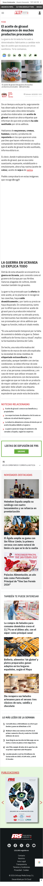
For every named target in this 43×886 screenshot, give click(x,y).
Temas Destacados (9, 2)
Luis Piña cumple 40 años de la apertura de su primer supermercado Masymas (20, 748)
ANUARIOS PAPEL (7, 7)
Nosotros (21, 858)
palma (30, 169)
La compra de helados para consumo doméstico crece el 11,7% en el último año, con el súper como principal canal (20, 627)
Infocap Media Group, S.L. (24, 875)
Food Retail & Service (10, 95)
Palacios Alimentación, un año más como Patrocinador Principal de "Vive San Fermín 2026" (20, 579)
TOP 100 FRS (34, 2)
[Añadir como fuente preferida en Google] (39, 863)
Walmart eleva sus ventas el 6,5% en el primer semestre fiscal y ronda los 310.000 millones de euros (20, 733)
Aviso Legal (21, 861)
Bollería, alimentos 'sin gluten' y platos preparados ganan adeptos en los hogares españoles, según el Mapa (21, 664)
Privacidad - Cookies (21, 870)
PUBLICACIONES (10, 772)
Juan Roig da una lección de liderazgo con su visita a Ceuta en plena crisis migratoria (21, 741)
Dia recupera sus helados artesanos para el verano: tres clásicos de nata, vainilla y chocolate (20, 701)
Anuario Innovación (22, 2)
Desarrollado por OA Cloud (21, 879)
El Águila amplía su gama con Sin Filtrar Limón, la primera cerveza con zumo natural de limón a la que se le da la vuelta (21, 543)
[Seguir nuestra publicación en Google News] (4, 55)
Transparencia (21, 864)
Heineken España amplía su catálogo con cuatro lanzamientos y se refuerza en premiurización (20, 506)
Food (3, 22)
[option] (21, 799)
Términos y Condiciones (21, 867)
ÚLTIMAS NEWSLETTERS (25, 7)
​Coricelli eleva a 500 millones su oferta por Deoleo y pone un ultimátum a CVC (20, 725)
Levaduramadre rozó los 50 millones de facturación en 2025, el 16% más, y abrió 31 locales (19, 756)
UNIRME (21, 451)
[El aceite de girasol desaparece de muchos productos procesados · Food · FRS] (21, 13)
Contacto (21, 855)
